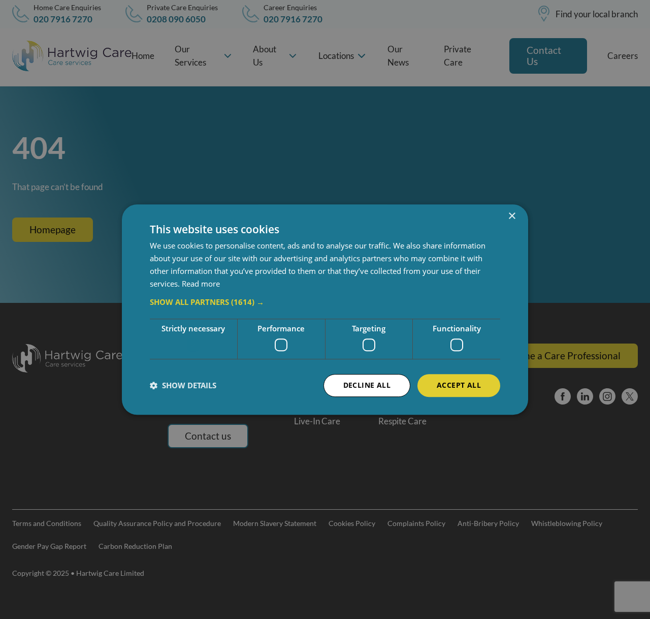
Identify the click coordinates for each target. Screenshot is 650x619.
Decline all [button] (367, 385)
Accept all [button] (459, 385)
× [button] (511, 216)
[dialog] (325, 309)
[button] (325, 302)
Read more (201, 283)
